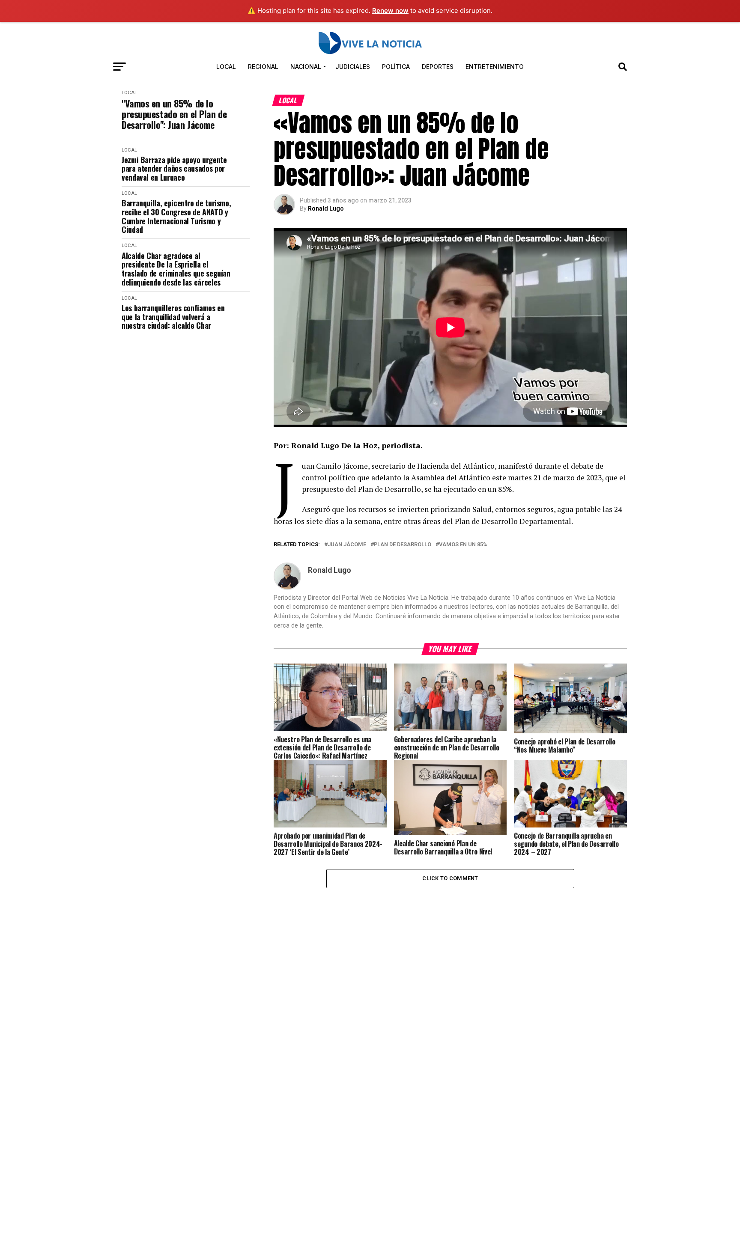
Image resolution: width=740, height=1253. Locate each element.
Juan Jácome (347, 545)
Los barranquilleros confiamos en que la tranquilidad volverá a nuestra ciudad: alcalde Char (173, 317)
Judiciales (352, 66)
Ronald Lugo (326, 208)
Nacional (305, 66)
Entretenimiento (494, 66)
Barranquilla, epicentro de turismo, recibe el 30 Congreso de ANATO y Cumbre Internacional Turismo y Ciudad (176, 216)
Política (396, 66)
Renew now (390, 10)
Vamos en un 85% (463, 545)
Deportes (438, 66)
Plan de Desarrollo (402, 545)
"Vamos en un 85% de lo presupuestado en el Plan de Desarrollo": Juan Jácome (174, 114)
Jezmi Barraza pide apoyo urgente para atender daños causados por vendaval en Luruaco (174, 168)
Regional (263, 66)
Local (226, 66)
